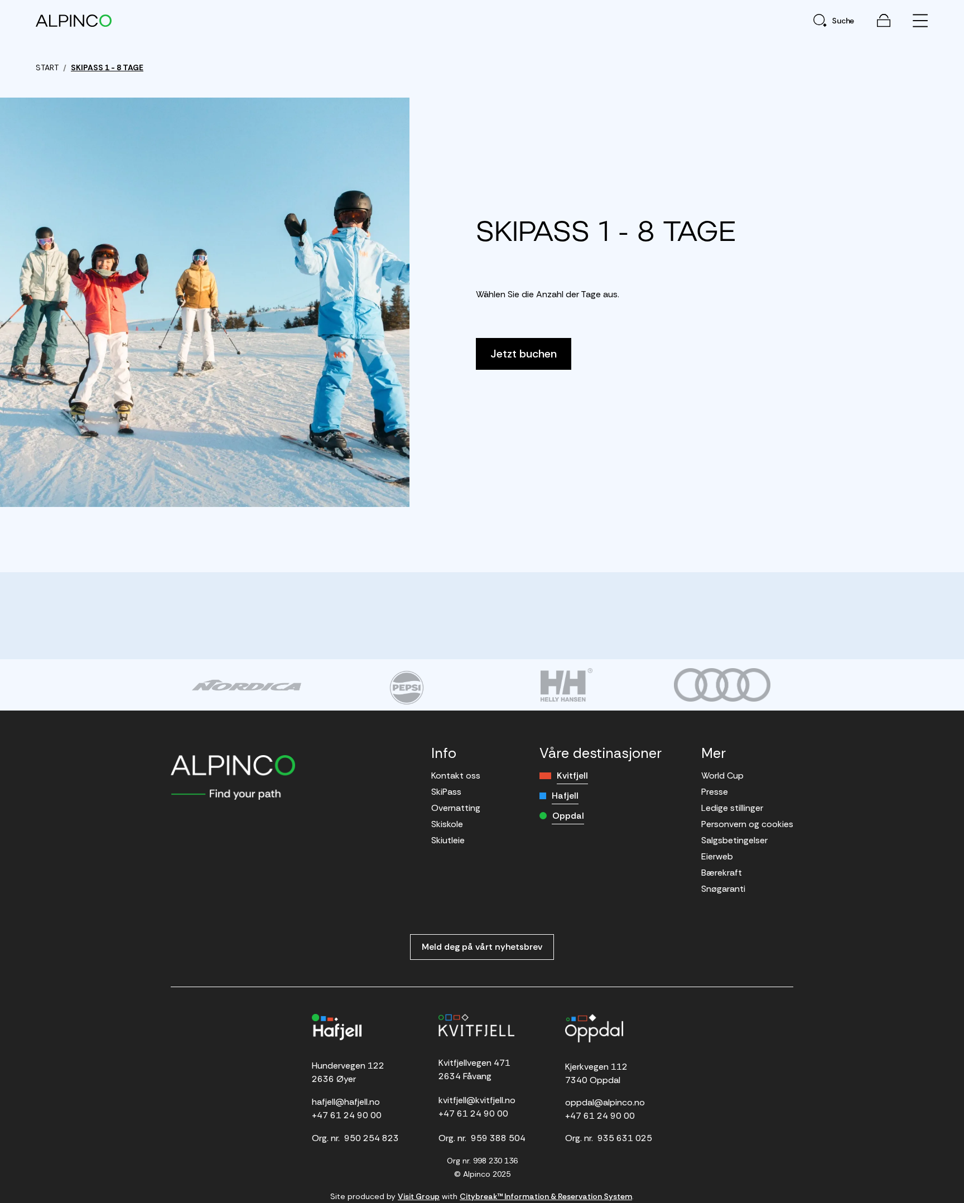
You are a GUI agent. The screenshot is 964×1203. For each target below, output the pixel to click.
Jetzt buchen (523, 353)
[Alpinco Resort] (74, 20)
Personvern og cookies (747, 824)
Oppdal (568, 816)
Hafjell (565, 795)
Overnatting (455, 808)
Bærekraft (721, 872)
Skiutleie (448, 840)
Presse (714, 792)
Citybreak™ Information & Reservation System (546, 1196)
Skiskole (447, 824)
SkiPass (446, 792)
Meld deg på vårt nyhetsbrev (482, 947)
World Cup (722, 775)
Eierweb (717, 856)
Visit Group (419, 1196)
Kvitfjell (572, 775)
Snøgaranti (723, 889)
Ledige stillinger (732, 808)
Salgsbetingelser (734, 840)
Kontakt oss (455, 775)
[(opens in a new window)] (246, 685)
